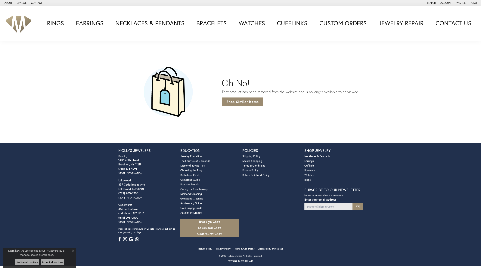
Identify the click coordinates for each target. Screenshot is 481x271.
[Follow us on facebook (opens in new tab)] (119, 239)
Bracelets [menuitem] (309, 170)
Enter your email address (320, 199)
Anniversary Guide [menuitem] (191, 203)
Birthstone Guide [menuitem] (190, 175)
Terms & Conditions (253, 165)
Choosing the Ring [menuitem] (191, 170)
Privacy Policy (250, 170)
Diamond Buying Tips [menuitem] (192, 165)
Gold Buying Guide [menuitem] (191, 208)
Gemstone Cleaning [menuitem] (191, 198)
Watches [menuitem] (309, 175)
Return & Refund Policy (255, 175)
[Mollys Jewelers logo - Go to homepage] (19, 23)
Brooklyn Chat (209, 222)
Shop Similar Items (242, 101)
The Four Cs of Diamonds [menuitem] (195, 161)
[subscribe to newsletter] (357, 206)
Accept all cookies (52, 262)
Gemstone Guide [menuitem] (190, 179)
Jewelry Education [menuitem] (191, 156)
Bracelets (211, 23)
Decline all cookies (27, 262)
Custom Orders (343, 23)
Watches (252, 23)
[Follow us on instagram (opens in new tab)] (125, 239)
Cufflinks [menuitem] (309, 165)
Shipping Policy (251, 156)
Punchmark (247, 261)
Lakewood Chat (209, 228)
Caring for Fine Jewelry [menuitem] (194, 189)
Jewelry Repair (401, 23)
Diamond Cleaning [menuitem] (191, 194)
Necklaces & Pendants (149, 23)
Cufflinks (292, 23)
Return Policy (205, 248)
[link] (8, 3)
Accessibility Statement (270, 248)
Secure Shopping (252, 161)
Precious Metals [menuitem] (189, 184)
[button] (431, 3)
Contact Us (453, 23)
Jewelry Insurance (191, 212)
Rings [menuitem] (307, 179)
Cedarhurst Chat (209, 234)
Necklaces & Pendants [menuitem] (317, 156)
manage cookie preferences (36, 254)
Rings (55, 23)
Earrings (89, 23)
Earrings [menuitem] (309, 161)
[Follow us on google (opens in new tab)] (131, 239)
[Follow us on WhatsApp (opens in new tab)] (137, 239)
